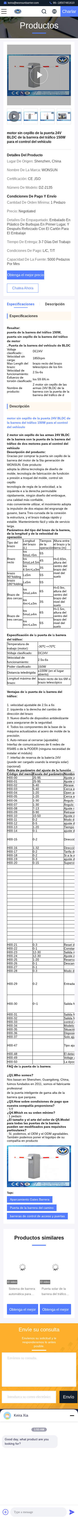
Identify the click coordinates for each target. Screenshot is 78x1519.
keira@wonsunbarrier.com (23, 2)
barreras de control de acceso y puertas (37, 1216)
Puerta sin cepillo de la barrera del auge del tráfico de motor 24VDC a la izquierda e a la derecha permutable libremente (55, 1292)
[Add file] (6, 1512)
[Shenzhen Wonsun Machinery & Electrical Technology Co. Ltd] (18, 11)
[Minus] (72, 1415)
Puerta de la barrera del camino (32, 1208)
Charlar (69, 11)
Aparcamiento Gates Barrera (29, 1199)
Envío (68, 1396)
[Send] (71, 1512)
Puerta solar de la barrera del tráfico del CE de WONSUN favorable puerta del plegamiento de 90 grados (22, 1292)
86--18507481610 (63, 2)
